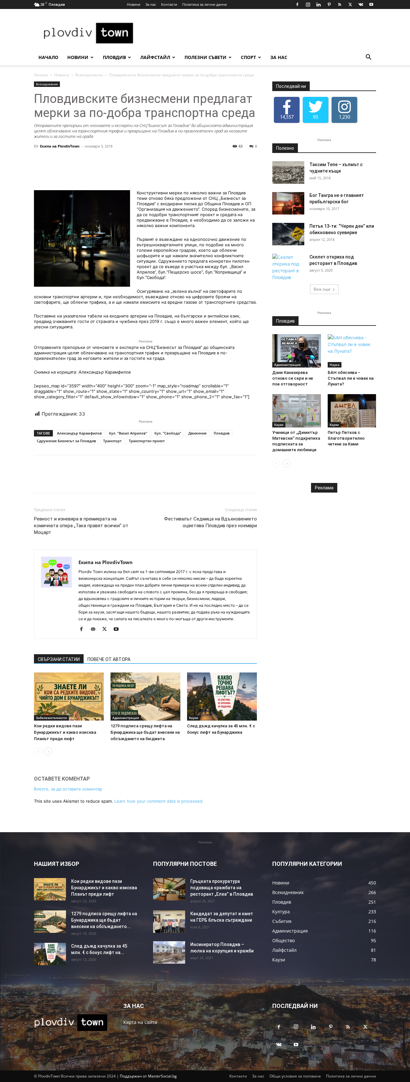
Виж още (322, 289)
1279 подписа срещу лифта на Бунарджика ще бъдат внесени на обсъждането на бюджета (145, 732)
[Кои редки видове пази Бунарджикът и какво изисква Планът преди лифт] (69, 696)
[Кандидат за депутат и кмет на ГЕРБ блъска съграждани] (169, 921)
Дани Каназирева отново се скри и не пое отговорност (292, 378)
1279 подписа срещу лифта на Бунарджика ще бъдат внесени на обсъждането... (104, 920)
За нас (150, 4)
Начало (48, 57)
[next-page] (48, 752)
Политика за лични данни (204, 4)
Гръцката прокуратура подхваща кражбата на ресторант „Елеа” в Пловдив (221, 888)
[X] (350, 4)
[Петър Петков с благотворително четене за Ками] (352, 410)
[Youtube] (371, 4)
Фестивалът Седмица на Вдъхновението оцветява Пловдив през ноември (210, 522)
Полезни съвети (205, 57)
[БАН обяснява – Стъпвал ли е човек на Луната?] (352, 351)
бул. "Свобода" (167, 433)
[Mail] (95, 629)
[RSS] (339, 4)
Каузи (193, 717)
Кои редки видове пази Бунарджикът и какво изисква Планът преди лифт (65, 732)
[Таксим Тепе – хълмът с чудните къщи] (288, 172)
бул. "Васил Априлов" (128, 433)
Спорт (248, 57)
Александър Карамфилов (79, 433)
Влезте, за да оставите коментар (68, 788)
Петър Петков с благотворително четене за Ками (346, 438)
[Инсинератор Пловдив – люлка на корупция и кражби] (169, 952)
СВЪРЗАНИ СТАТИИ (59, 659)
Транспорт (112, 440)
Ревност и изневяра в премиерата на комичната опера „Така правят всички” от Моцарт (81, 525)
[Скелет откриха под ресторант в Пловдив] (288, 267)
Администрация (125, 717)
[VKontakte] (360, 4)
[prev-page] (38, 752)
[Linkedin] (318, 4)
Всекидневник (89, 75)
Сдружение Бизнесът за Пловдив (66, 440)
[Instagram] (308, 4)
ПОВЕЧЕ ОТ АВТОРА (108, 659)
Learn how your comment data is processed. (159, 801)
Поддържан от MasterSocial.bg (148, 1076)
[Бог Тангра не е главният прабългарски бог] (288, 203)
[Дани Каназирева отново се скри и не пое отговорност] (296, 351)
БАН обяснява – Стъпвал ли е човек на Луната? (350, 378)
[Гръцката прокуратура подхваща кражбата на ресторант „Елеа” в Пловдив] (169, 889)
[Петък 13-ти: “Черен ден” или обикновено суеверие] (288, 234)
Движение (197, 433)
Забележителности (51, 717)
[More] (226, 171)
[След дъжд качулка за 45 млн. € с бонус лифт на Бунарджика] (222, 696)
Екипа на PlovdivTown (59, 146)
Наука (335, 364)
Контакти (169, 4)
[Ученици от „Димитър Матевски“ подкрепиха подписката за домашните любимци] (296, 410)
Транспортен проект (147, 440)
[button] (368, 58)
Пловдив (114, 57)
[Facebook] (297, 4)
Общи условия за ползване (295, 1076)
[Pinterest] (329, 4)
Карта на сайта (140, 1022)
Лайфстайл (155, 57)
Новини (133, 4)
